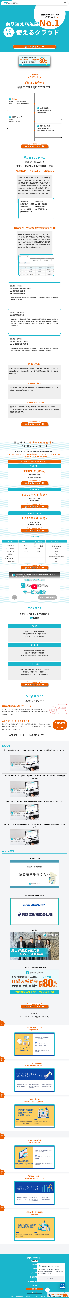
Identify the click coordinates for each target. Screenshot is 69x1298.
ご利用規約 (34, 1269)
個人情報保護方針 (34, 1277)
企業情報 (34, 1265)
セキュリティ (34, 1273)
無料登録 (34, 1289)
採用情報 (34, 1285)
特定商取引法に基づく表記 (34, 1281)
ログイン (34, 1292)
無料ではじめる (33, 46)
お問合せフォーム (59, 724)
